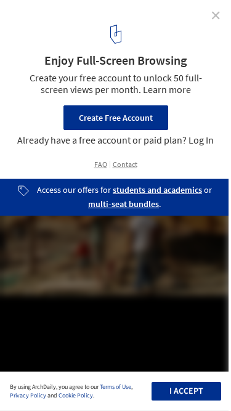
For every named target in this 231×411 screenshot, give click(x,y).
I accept (186, 391)
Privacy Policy (28, 395)
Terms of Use (115, 387)
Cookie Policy (76, 395)
